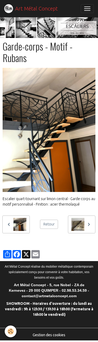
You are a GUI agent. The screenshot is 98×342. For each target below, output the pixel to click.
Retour (49, 224)
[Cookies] (10, 331)
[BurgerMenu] (87, 8)
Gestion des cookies (49, 335)
